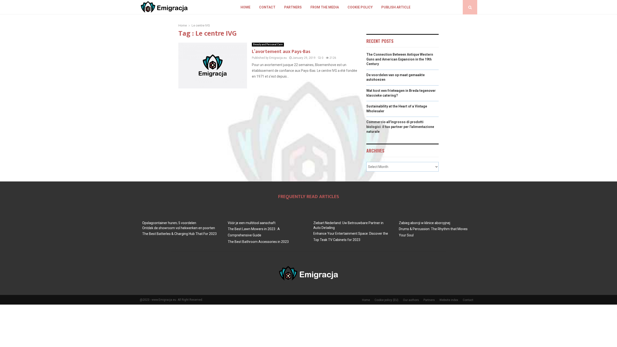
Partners (293, 7)
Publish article (395, 7)
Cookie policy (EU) (386, 300)
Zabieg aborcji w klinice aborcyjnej (424, 223)
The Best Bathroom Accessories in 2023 (258, 242)
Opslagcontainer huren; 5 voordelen (169, 223)
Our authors (411, 300)
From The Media (324, 7)
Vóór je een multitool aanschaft (251, 223)
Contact (267, 7)
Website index (448, 300)
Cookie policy (360, 7)
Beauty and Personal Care (268, 44)
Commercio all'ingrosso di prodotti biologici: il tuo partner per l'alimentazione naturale (400, 126)
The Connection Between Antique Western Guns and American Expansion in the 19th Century (399, 59)
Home (245, 7)
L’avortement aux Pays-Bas (281, 51)
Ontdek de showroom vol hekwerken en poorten (178, 228)
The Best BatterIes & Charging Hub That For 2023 (179, 234)
